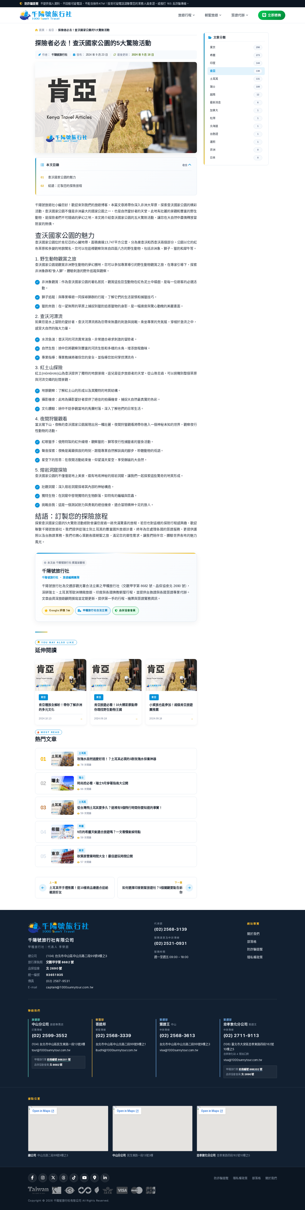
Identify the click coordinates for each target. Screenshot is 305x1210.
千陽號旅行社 (55, 571)
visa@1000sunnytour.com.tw (179, 1050)
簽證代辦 (238, 15)
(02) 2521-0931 (170, 943)
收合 (185, 165)
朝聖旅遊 (211, 15)
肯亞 (51, 30)
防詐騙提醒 (255, 949)
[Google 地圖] (94, 1178)
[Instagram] (42, 1178)
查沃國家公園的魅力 (62, 177)
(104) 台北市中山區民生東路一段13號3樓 (58, 1044)
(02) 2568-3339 (113, 1035)
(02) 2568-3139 (170, 929)
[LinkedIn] (105, 1178)
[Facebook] (32, 1178)
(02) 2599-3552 (49, 1035)
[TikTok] (74, 1178)
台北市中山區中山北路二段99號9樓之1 (121, 1044)
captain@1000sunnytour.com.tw (69, 987)
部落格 (251, 942)
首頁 (41, 30)
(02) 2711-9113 (241, 1035)
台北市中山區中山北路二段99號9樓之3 (185, 1044)
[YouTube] (84, 1178)
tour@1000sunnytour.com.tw (51, 1050)
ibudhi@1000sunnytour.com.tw (116, 1050)
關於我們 (253, 934)
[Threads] (63, 1178)
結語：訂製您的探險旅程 (65, 185)
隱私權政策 (255, 957)
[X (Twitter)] (53, 1178)
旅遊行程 (185, 15)
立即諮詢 (274, 15)
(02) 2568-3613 (177, 1035)
